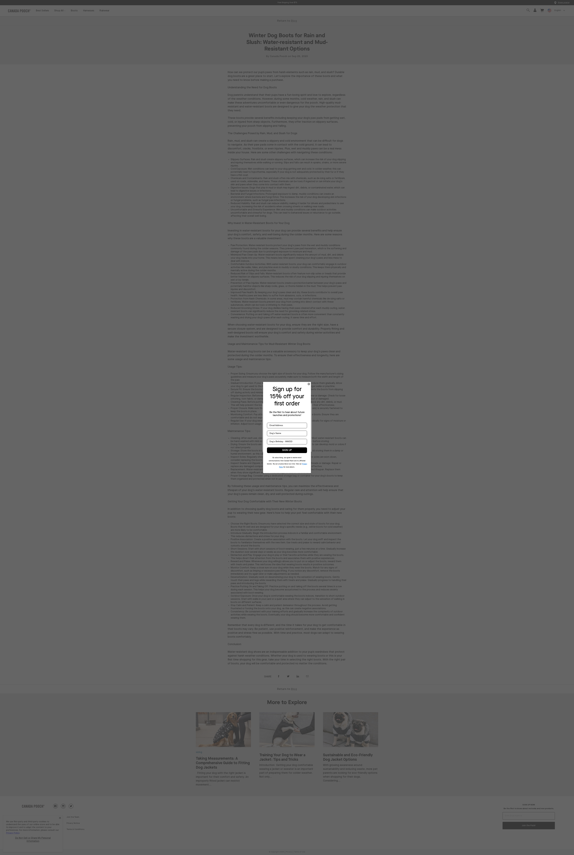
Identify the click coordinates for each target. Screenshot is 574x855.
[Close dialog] (309, 384)
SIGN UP (287, 450)
